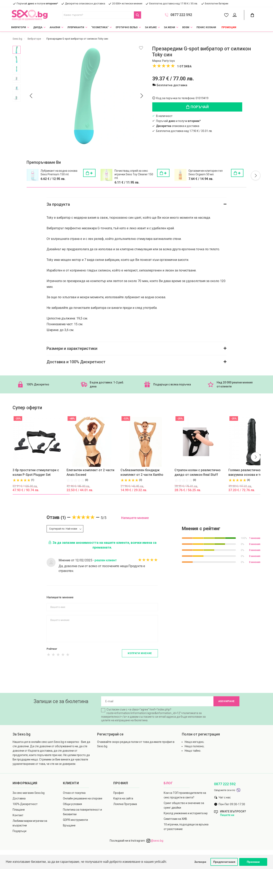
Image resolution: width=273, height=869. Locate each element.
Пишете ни (227, 815)
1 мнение (254, 538)
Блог (168, 783)
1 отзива (184, 66)
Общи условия (72, 804)
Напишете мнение (135, 518)
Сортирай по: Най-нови (63, 528)
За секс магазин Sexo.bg (29, 792)
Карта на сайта (123, 798)
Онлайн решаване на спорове (82, 798)
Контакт (18, 815)
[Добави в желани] (141, 48)
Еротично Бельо (127, 27)
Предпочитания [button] (224, 861)
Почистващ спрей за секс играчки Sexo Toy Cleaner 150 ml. (134, 174)
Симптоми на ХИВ (175, 818)
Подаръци (19, 831)
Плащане (19, 809)
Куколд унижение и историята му (186, 813)
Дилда (37, 27)
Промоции (228, 27)
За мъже (151, 27)
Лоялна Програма (125, 804)
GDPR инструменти (75, 819)
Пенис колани (206, 27)
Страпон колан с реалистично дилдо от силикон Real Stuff (197, 472)
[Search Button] (137, 15)
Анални (55, 27)
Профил (118, 792)
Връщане (69, 825)
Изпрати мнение (140, 653)
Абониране (226, 701)
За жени (169, 27)
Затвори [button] (200, 861)
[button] (255, 175)
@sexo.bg (156, 840)
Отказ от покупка (74, 792)
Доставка (19, 798)
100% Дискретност (25, 804)
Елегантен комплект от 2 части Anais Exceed (90, 472)
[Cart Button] (252, 15)
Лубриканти (75, 27)
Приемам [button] (253, 861)
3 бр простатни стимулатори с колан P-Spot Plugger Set (36, 472)
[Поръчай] (89, 173)
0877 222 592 (181, 15)
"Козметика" (100, 27)
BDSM (185, 27)
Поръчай (199, 107)
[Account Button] (235, 15)
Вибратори (18, 27)
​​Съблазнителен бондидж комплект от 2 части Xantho (142, 472)
